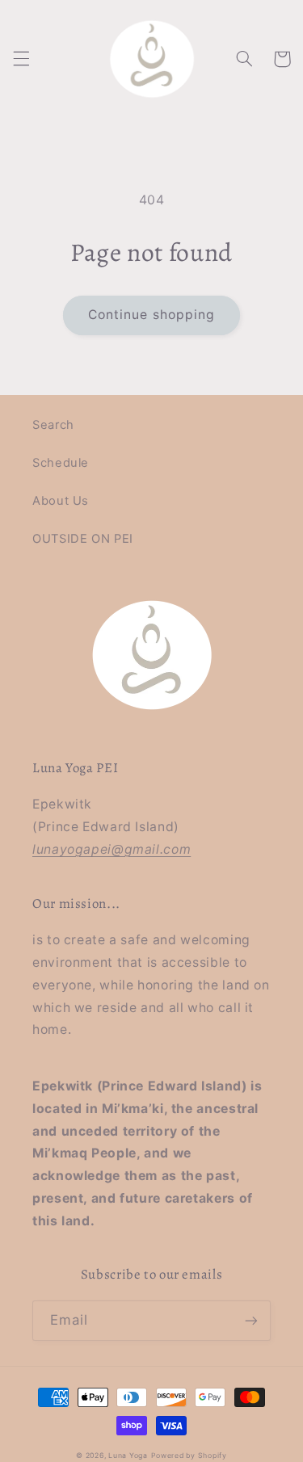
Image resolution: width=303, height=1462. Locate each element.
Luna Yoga (128, 1455)
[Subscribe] (251, 1320)
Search (53, 425)
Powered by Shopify (189, 1455)
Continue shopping (151, 314)
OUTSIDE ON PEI (82, 538)
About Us (60, 501)
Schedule (60, 463)
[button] (21, 59)
